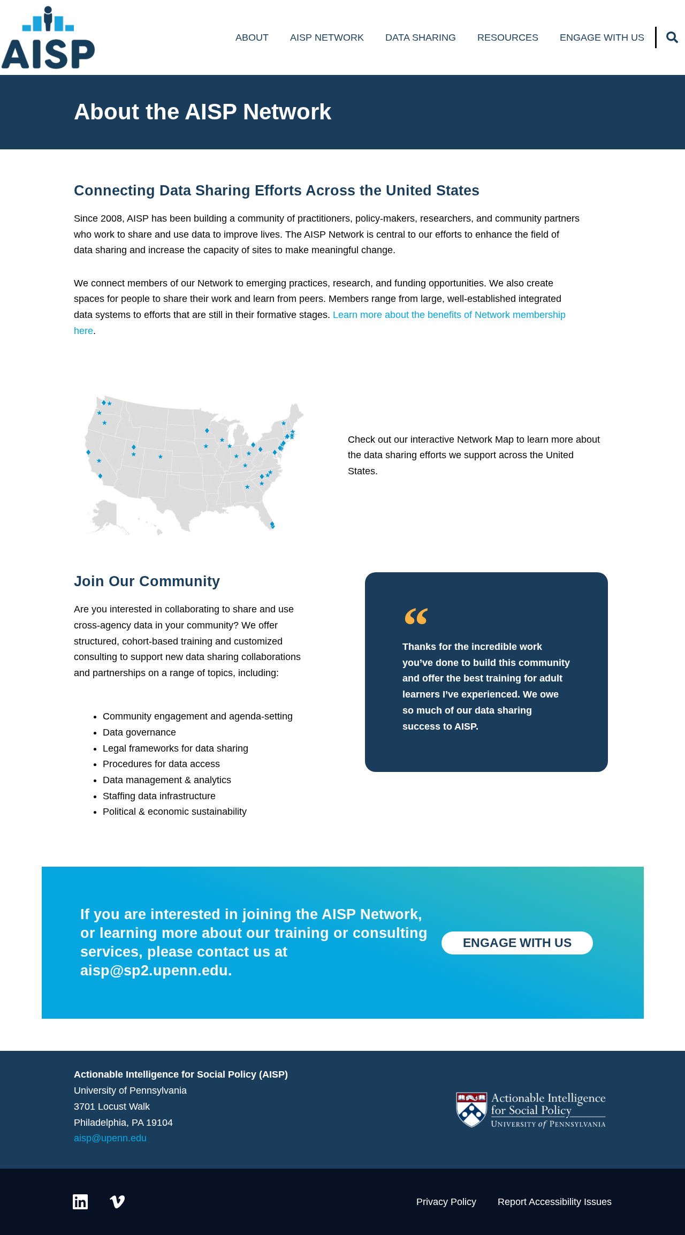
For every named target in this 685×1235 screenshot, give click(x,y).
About (252, 37)
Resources (507, 37)
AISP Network (327, 37)
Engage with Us (602, 37)
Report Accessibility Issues (555, 1201)
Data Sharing (420, 37)
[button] (672, 37)
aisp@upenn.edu (110, 1138)
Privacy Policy (446, 1201)
